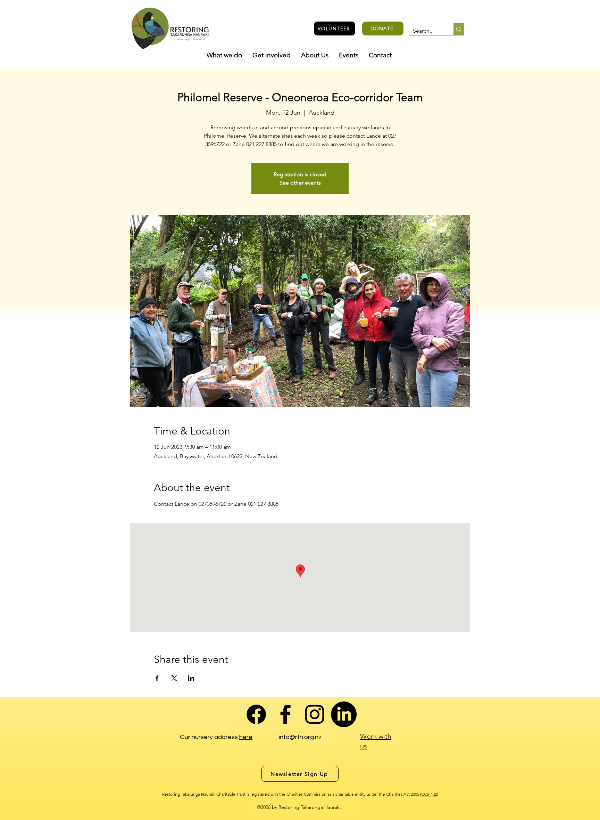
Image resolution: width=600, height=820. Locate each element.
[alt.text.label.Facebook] (285, 714)
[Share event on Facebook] (157, 678)
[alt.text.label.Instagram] (314, 714)
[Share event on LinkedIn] (191, 678)
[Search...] (458, 29)
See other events (300, 182)
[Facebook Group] (256, 714)
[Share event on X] (174, 678)
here (245, 737)
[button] (224, 55)
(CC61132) (429, 794)
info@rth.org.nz (300, 737)
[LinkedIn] (344, 714)
